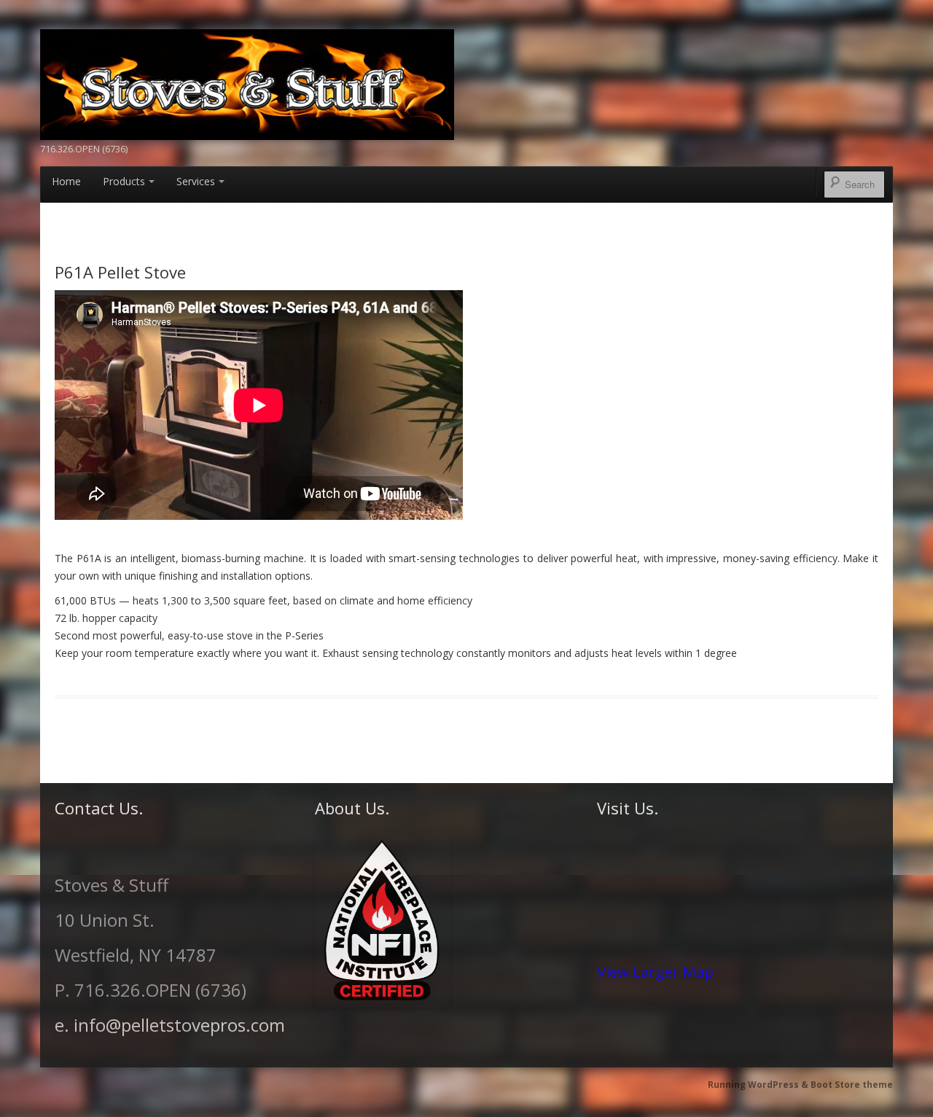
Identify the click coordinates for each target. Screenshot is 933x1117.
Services (195, 181)
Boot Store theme (852, 1084)
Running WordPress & (759, 1084)
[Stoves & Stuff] (247, 82)
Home (66, 181)
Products (124, 181)
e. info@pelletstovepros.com (170, 1025)
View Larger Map (655, 971)
